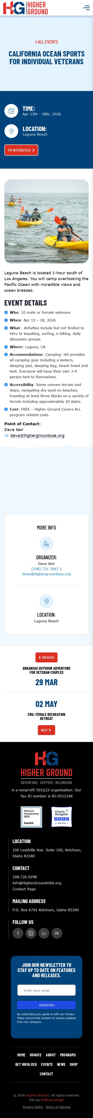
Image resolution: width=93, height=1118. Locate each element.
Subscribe (46, 1005)
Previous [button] (48, 657)
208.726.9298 (25, 877)
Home (21, 1054)
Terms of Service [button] (58, 1107)
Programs (68, 1054)
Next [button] (44, 730)
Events (47, 1064)
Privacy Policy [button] (33, 1107)
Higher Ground (37, 1095)
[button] (18, 933)
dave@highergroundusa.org (46, 574)
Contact (46, 1073)
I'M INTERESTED (19, 150)
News (61, 1064)
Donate (36, 1054)
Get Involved (26, 1064)
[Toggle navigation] (86, 8)
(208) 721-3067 (45, 569)
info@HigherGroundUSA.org (37, 883)
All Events (47, 41)
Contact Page (24, 889)
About (51, 1054)
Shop (74, 1064)
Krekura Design (52, 1100)
